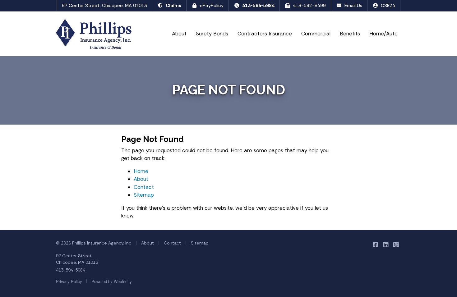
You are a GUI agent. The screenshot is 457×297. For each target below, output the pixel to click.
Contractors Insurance (265, 33)
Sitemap (144, 194)
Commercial (315, 33)
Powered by (111, 281)
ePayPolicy (212, 5)
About (179, 33)
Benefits (350, 33)
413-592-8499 (309, 5)
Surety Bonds (212, 33)
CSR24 (388, 5)
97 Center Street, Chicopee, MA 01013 (104, 5)
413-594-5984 (258, 5)
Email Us (353, 5)
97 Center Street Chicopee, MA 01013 (77, 259)
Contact (144, 187)
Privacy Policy (69, 281)
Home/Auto (383, 33)
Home (141, 171)
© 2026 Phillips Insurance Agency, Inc (93, 243)
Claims (173, 5)
